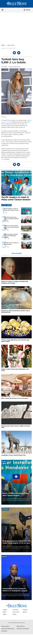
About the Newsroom (7, 628)
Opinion (25, 609)
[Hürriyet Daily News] (16, 3)
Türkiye (5, 609)
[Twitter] (18, 52)
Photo (14, 614)
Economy (15, 609)
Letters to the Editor (23, 628)
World (4, 612)
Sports (25, 612)
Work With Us (21, 626)
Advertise (4, 631)
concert (7, 122)
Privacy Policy (5, 626)
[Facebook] (14, 52)
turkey (2, 159)
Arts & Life (10, 45)
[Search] (24, 10)
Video (4, 614)
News (3, 45)
